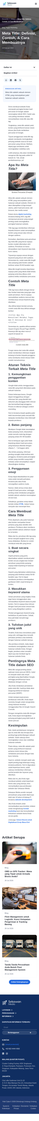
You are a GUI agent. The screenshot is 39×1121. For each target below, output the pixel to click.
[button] (34, 67)
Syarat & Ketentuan (6, 1107)
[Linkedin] (3, 1054)
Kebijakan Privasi (16, 1107)
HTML (21, 504)
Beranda (5, 19)
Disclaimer (25, 1106)
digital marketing (24, 214)
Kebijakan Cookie (33, 1107)
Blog (13, 19)
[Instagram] (7, 1054)
